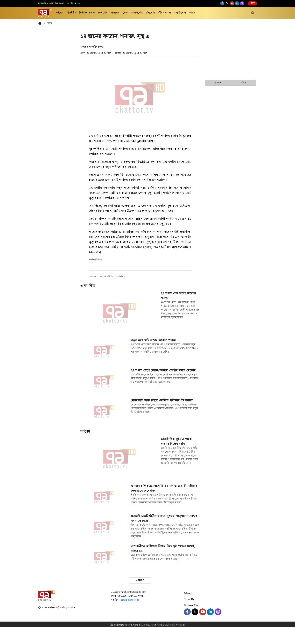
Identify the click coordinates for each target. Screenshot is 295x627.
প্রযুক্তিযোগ (180, 12)
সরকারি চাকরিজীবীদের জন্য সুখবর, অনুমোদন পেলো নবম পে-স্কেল (164, 518)
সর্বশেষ (59, 12)
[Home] (41, 23)
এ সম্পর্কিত (87, 286)
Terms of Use (191, 605)
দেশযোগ (102, 12)
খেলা (125, 12)
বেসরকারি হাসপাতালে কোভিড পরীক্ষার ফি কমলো (162, 400)
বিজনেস (115, 12)
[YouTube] (232, 3)
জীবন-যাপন (164, 12)
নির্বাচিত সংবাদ (87, 12)
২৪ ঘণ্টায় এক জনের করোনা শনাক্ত (178, 296)
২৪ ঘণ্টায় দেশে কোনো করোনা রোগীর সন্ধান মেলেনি (163, 370)
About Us (189, 599)
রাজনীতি (71, 12)
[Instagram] (242, 3)
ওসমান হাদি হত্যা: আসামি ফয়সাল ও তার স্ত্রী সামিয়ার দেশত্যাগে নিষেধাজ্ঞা (164, 488)
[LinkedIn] (237, 3)
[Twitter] (227, 3)
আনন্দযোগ (137, 12)
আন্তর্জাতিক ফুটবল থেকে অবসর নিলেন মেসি (176, 441)
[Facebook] (222, 3)
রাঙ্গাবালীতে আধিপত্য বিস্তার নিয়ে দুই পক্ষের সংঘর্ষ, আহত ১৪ (163, 549)
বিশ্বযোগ (150, 12)
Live (252, 3)
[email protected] (129, 600)
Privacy (188, 593)
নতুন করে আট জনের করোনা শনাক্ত (153, 340)
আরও (192, 12)
